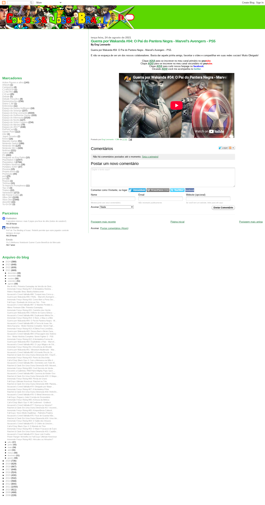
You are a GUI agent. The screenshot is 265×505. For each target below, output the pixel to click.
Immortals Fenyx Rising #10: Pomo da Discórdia (28, 357)
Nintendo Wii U (9, 148)
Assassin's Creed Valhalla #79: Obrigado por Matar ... (30, 387)
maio (10, 447)
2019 (8, 463)
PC (3, 155)
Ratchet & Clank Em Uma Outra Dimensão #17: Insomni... (32, 408)
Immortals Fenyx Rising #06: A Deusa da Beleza (28, 400)
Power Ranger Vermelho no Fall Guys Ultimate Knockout (32, 437)
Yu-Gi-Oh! (7, 204)
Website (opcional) (195, 194)
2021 (8, 270)
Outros (5, 153)
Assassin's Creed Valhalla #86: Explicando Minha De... (31, 315)
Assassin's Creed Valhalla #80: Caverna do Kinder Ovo (31, 373)
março (11, 453)
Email (141, 194)
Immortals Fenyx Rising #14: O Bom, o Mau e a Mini (30, 318)
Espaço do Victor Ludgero (15, 122)
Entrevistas (7, 106)
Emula (9, 239)
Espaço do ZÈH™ (11, 127)
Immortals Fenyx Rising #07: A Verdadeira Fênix (28, 389)
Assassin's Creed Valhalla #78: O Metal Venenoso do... (31, 394)
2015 (8, 475)
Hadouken (11, 218)
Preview (6, 169)
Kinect (5, 139)
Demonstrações (10, 101)
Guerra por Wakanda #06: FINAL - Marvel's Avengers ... (31, 297)
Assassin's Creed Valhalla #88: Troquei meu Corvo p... (31, 294)
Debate (6, 96)
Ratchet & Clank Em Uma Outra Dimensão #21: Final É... (32, 355)
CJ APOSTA (8, 89)
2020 (8, 461)
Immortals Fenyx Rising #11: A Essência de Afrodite (29, 347)
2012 (8, 484)
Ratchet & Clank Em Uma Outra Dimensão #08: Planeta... (32, 384)
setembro (12, 281)
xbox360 (6, 202)
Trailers (6, 190)
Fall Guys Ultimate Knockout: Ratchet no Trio (27, 381)
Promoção (7, 174)
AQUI (159, 66)
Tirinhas (6, 183)
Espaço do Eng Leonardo (14, 113)
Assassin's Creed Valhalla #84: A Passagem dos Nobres (31, 334)
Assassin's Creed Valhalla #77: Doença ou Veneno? (29, 405)
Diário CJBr (8, 103)
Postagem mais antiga (251, 221)
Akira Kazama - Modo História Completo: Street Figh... (30, 326)
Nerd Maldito (12, 227)
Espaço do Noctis (10, 120)
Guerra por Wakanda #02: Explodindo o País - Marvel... (31, 342)
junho (10, 445)
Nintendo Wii (8, 146)
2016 (8, 472)
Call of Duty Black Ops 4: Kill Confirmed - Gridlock (29, 402)
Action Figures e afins (12, 82)
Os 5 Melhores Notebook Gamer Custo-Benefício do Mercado (33, 242)
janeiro (11, 458)
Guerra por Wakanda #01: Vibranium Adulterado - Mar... (31, 350)
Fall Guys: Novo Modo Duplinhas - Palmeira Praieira (30, 413)
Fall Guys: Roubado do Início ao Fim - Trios (26, 302)
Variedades (8, 192)
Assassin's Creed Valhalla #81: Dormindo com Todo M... (31, 363)
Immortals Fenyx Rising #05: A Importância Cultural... (30, 410)
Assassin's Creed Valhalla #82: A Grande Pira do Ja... (30, 352)
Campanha (7, 87)
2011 (8, 487)
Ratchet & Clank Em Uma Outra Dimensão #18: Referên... (32, 392)
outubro (11, 278)
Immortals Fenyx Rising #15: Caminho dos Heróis (29, 310)
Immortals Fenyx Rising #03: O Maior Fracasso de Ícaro (32, 429)
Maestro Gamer (9, 141)
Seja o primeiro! (150, 156)
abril (10, 450)
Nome (94, 194)
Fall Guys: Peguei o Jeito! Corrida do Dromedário (28, 397)
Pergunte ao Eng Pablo (13, 157)
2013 (8, 481)
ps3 (4, 176)
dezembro (12, 273)
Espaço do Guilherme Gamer (16, 115)
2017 (8, 469)
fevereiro (12, 455)
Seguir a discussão (232, 147)
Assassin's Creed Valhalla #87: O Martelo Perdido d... (30, 305)
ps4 (4, 178)
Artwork (6, 85)
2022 (8, 267)
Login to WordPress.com (158, 190)
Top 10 (5, 188)
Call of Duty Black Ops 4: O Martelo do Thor (26, 426)
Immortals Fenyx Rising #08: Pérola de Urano (27, 379)
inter (4, 134)
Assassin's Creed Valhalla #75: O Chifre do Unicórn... (30, 423)
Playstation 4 (8, 162)
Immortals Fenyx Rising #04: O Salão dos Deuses (29, 421)
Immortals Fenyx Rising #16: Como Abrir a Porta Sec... (31, 299)
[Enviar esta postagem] (130, 139)
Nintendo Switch (10, 143)
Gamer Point (8, 131)
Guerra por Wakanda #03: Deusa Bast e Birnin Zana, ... (31, 331)
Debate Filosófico (10, 99)
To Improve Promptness (13, 185)
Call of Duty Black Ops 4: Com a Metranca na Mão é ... (31, 360)
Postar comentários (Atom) (114, 228)
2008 (8, 495)
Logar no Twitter (177, 190)
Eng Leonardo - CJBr (111, 139)
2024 (8, 261)
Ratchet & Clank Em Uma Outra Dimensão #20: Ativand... (32, 365)
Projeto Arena (9, 171)
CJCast (6, 94)
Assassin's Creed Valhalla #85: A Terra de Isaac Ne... (30, 323)
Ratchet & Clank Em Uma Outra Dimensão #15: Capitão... (32, 431)
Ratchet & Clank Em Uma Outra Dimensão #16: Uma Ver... (32, 418)
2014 (8, 478)
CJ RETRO (7, 92)
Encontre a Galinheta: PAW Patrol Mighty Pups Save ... (31, 371)
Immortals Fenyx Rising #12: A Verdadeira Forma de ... (31, 339)
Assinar (95, 207)
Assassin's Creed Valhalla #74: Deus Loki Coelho (28, 434)
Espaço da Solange (12, 110)
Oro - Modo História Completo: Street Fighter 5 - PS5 (30, 336)
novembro (12, 276)
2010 (8, 489)
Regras (6, 181)
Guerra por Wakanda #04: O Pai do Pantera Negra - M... (32, 321)
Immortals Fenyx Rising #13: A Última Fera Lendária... (30, 328)
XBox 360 (7, 197)
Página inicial (177, 221)
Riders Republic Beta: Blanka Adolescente (25, 292)
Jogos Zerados (9, 136)
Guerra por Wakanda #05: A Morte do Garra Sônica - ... (31, 313)
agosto (11, 284)
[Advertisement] (20, 52)
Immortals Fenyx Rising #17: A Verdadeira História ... (30, 289)
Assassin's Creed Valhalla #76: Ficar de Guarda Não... (31, 416)
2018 (8, 466)
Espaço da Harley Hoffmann (16, 108)
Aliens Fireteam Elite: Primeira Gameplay (25, 307)
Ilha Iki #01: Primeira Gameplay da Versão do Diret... (30, 286)
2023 (8, 264)
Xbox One (7, 199)
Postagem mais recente (103, 221)
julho (10, 442)
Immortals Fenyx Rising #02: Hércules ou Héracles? (30, 439)
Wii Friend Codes (10, 195)
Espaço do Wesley (11, 124)
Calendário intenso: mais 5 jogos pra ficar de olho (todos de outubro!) (36, 221)
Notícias (6, 150)
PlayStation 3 (8, 160)
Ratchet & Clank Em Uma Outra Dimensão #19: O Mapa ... (33, 376)
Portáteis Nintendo (11, 164)
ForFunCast (8, 129)
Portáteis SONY (10, 167)
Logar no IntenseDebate (137, 190)
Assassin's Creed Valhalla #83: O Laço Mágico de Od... (31, 344)
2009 (8, 492)
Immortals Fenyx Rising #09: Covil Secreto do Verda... (30, 368)
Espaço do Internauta (12, 117)
